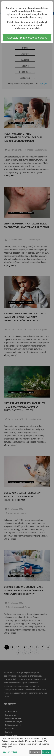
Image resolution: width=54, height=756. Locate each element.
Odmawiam (35, 752)
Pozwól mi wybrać (9, 752)
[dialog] (27, 746)
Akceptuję (46, 752)
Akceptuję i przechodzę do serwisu (27, 37)
